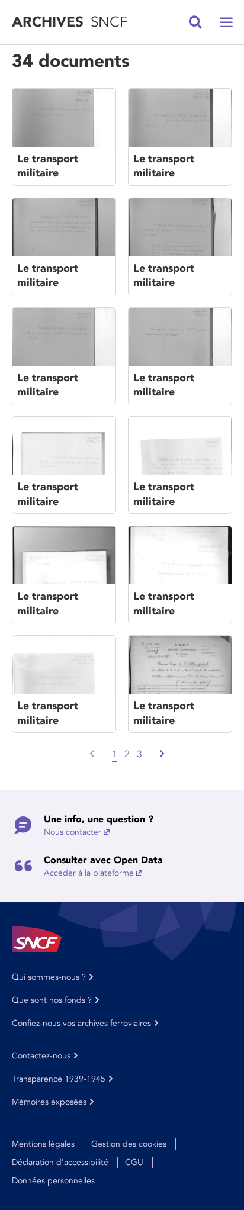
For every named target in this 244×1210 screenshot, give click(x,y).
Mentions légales (43, 1144)
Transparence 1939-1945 (58, 1079)
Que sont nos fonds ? (52, 1000)
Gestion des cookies (128, 1144)
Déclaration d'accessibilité (60, 1162)
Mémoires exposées (49, 1102)
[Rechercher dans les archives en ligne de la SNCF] (195, 22)
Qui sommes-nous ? (49, 977)
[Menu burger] (226, 22)
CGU (134, 1162)
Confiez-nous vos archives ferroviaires (81, 1023)
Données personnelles (53, 1181)
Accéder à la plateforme (89, 873)
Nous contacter (72, 832)
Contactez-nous (41, 1056)
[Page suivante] (161, 754)
